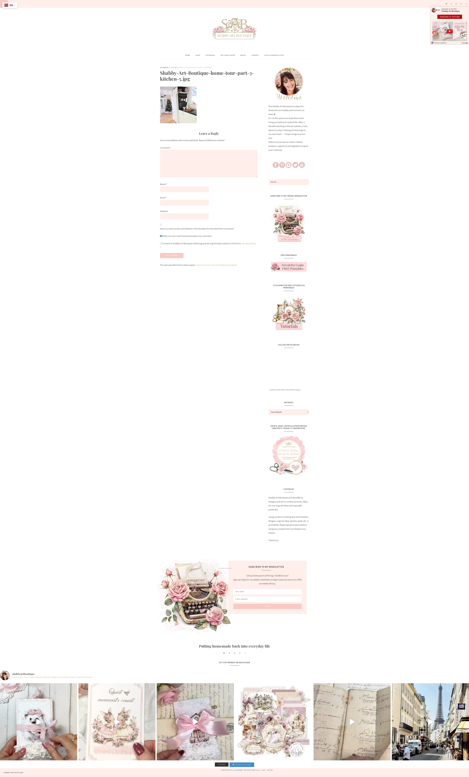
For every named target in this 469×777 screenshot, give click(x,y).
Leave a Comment (204, 67)
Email (163, 197)
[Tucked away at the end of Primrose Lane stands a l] (195, 721)
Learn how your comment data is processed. (216, 265)
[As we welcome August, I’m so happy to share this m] (117, 721)
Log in (270, 770)
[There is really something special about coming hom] (352, 721)
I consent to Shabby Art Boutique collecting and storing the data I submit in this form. (208, 245)
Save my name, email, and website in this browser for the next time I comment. (197, 229)
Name (163, 184)
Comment (165, 148)
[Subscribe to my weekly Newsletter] (288, 242)
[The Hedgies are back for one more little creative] (38, 721)
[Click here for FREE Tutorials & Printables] (288, 312)
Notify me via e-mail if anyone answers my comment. (187, 236)
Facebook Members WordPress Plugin (285, 390)
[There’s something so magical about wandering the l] (430, 721)
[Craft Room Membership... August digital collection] (273, 721)
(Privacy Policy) (249, 243)
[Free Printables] (288, 267)
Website (164, 211)
